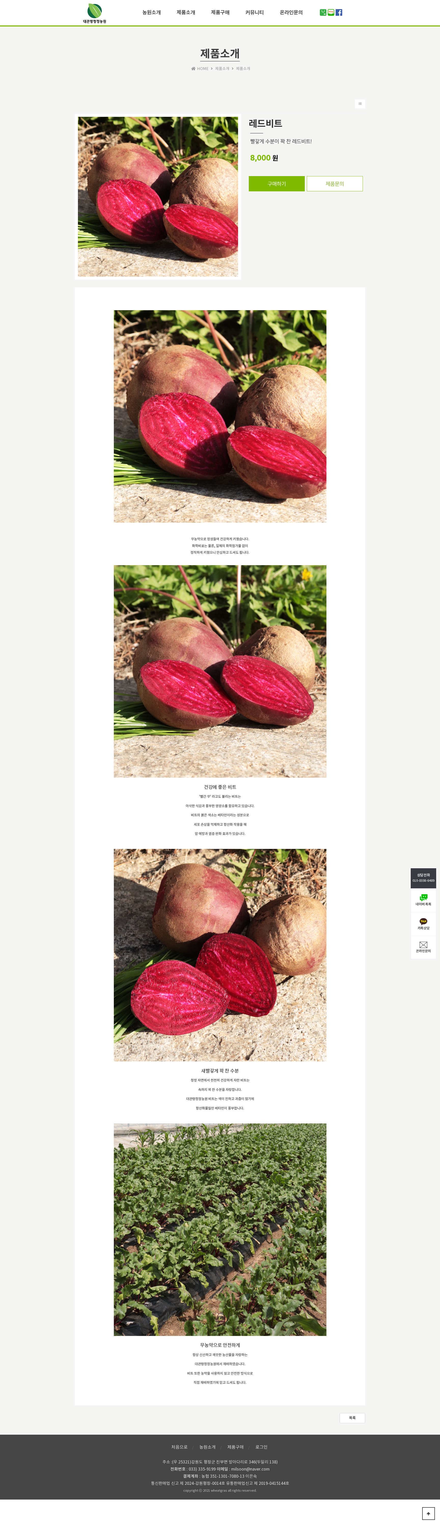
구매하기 (277, 184)
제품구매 (220, 12)
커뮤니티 (254, 12)
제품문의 (335, 184)
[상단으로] (428, 1513)
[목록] (360, 103)
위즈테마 (94, 14)
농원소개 (151, 12)
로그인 (261, 1447)
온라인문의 (291, 12)
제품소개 (186, 12)
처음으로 (179, 1447)
